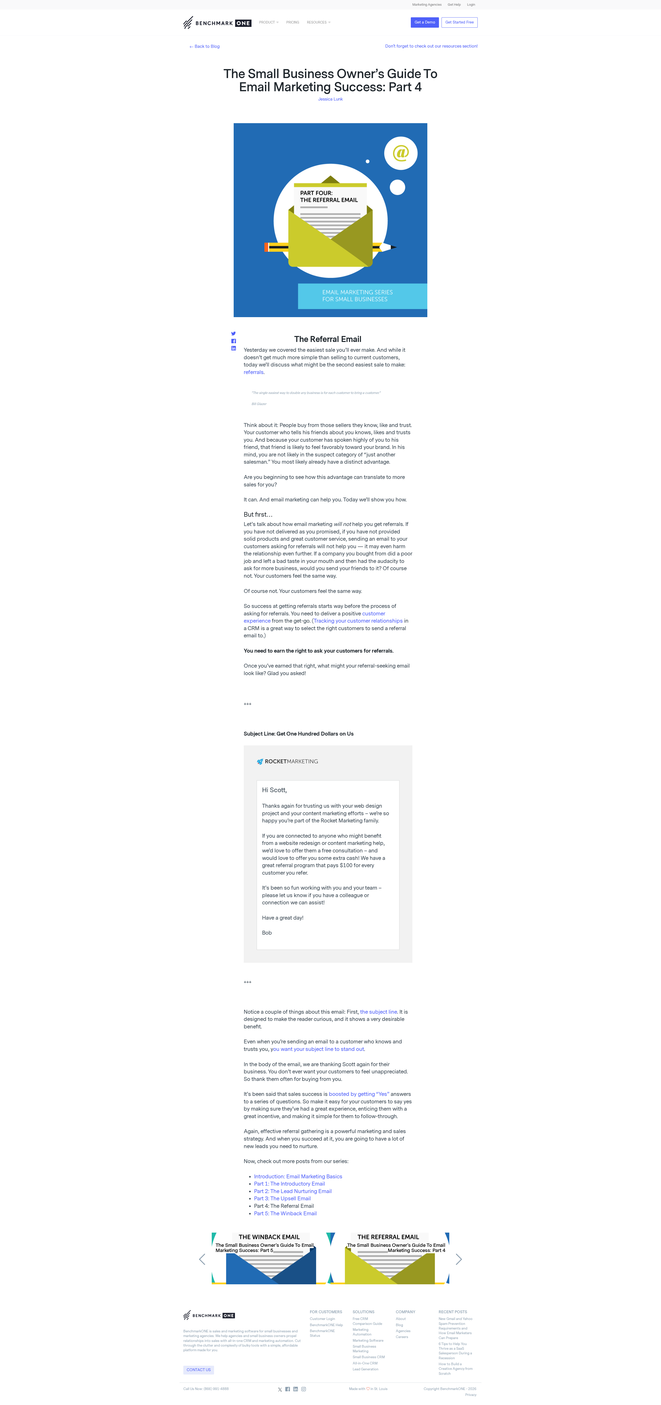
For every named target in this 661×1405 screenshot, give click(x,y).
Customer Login (322, 1319)
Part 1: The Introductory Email (289, 1184)
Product (267, 22)
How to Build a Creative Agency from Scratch (456, 1369)
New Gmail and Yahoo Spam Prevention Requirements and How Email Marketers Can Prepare (456, 1328)
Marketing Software (368, 1340)
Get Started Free (459, 22)
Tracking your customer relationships (358, 621)
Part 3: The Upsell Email (282, 1198)
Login (471, 4)
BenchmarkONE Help (326, 1325)
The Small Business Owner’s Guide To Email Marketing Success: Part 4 (396, 1247)
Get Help (454, 4)
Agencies (403, 1331)
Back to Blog (207, 46)
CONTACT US (199, 1370)
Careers (402, 1337)
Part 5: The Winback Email (285, 1213)
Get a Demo (425, 22)
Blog (399, 1325)
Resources (317, 22)
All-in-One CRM (365, 1363)
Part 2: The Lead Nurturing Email (293, 1191)
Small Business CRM (369, 1357)
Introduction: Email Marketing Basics (298, 1176)
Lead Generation (366, 1369)
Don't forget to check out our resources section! (431, 46)
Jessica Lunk (330, 99)
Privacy (470, 1395)
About (401, 1319)
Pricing (292, 22)
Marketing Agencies (427, 4)
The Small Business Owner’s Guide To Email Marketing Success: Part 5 (265, 1247)
